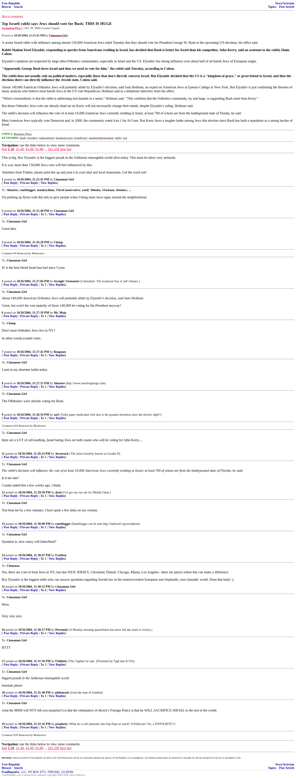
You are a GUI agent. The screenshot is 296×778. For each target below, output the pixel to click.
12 (3, 492)
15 (3, 586)
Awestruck (62, 453)
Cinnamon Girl (64, 179)
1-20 (11, 149)
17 (3, 661)
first (4, 149)
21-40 (20, 149)
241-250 (53, 149)
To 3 (43, 355)
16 (3, 629)
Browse (6, 6)
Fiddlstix (61, 661)
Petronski (61, 629)
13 (3, 523)
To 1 (43, 214)
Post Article (286, 6)
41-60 (30, 149)
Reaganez (60, 351)
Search (18, 6)
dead (58, 492)
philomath (62, 692)
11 (3, 453)
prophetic (61, 724)
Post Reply (11, 183)
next (63, 149)
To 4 (43, 590)
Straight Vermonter (67, 281)
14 (3, 555)
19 (3, 724)
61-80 (39, 149)
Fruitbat (61, 555)
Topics (272, 6)
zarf (56, 414)
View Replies (49, 183)
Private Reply (29, 183)
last (69, 149)
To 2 (43, 245)
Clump (58, 242)
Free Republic (11, 3)
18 (3, 692)
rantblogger (63, 523)
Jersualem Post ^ (12, 28)
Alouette (59, 383)
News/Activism (284, 3)
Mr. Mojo (60, 312)
